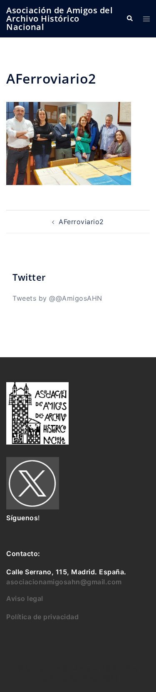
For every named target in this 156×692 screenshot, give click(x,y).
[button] (129, 18)
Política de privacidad (42, 617)
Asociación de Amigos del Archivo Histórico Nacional (59, 18)
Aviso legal (24, 598)
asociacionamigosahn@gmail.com (64, 582)
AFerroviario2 (81, 221)
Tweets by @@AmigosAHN (57, 298)
